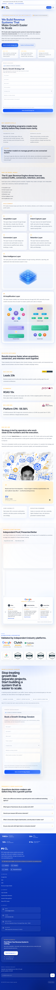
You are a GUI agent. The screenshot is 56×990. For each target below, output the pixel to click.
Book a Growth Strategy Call (10, 45)
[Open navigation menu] (53, 7)
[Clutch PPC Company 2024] (29, 655)
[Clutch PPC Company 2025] (40, 655)
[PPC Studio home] (24, 7)
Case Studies (4, 892)
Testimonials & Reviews (6, 895)
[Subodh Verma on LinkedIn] (49, 500)
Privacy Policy (51, 982)
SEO (2, 880)
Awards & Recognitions (6, 898)
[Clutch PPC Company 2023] (17, 655)
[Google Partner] (6, 655)
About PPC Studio (5, 901)
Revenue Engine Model (6, 885)
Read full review (11, 618)
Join (52, 975)
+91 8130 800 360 (9, 916)
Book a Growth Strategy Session (22, 771)
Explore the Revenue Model (27, 45)
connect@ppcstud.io (9, 910)
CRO (2, 882)
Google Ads (4, 877)
